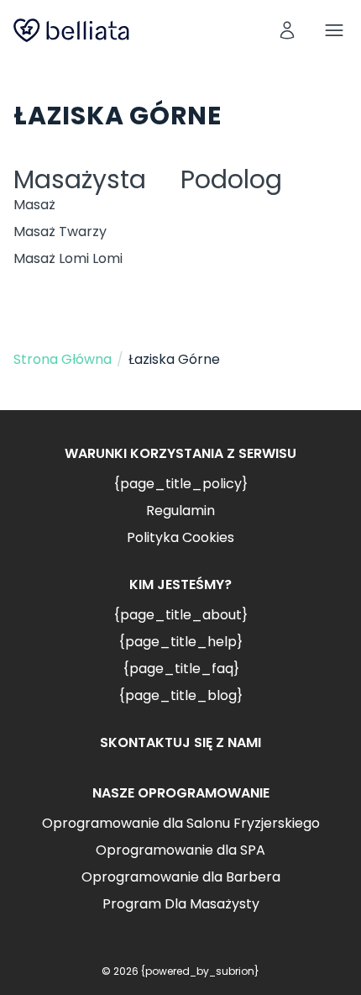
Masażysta (79, 179)
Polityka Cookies (180, 537)
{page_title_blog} (180, 695)
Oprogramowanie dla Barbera (180, 877)
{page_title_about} (180, 614)
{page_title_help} (180, 641)
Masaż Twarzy (60, 231)
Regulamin (180, 510)
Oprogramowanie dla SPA (180, 850)
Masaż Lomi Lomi (68, 258)
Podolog (231, 179)
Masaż (34, 204)
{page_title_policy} (180, 483)
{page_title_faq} (181, 668)
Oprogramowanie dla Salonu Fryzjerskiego (181, 823)
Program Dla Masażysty (180, 903)
